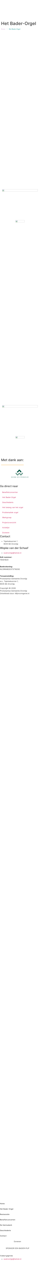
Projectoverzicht (9, 522)
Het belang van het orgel (12, 507)
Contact (3, 1236)
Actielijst (5, 527)
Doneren (5, 532)
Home (3, 29)
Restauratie (4, 1214)
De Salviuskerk (6, 1225)
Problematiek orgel (10, 512)
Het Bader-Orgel (9, 497)
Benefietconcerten (10, 492)
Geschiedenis (7, 502)
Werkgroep (6, 517)
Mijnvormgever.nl (22, 593)
